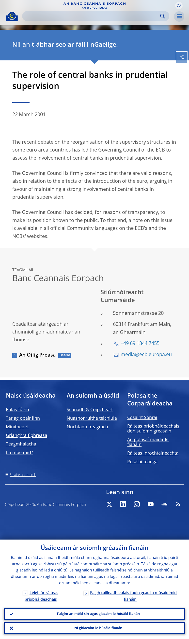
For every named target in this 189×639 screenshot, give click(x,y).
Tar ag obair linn (23, 418)
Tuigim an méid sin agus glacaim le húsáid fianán (98, 614)
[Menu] (179, 16)
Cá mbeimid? (19, 453)
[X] (109, 504)
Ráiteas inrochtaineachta (152, 453)
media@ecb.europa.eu (146, 354)
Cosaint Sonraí (142, 418)
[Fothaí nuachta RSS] (178, 504)
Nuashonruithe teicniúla (92, 418)
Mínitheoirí (17, 427)
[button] (179, 5)
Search (162, 16)
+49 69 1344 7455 (140, 343)
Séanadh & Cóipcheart (90, 410)
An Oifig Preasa (37, 355)
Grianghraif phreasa (26, 435)
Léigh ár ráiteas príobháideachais (41, 596)
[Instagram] (137, 504)
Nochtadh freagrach (87, 427)
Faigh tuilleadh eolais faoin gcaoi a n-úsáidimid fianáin (133, 596)
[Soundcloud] (164, 504)
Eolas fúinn (17, 410)
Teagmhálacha (21, 444)
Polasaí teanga (142, 462)
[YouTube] (151, 504)
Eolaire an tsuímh (23, 475)
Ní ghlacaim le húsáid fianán (98, 628)
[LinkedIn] (123, 504)
